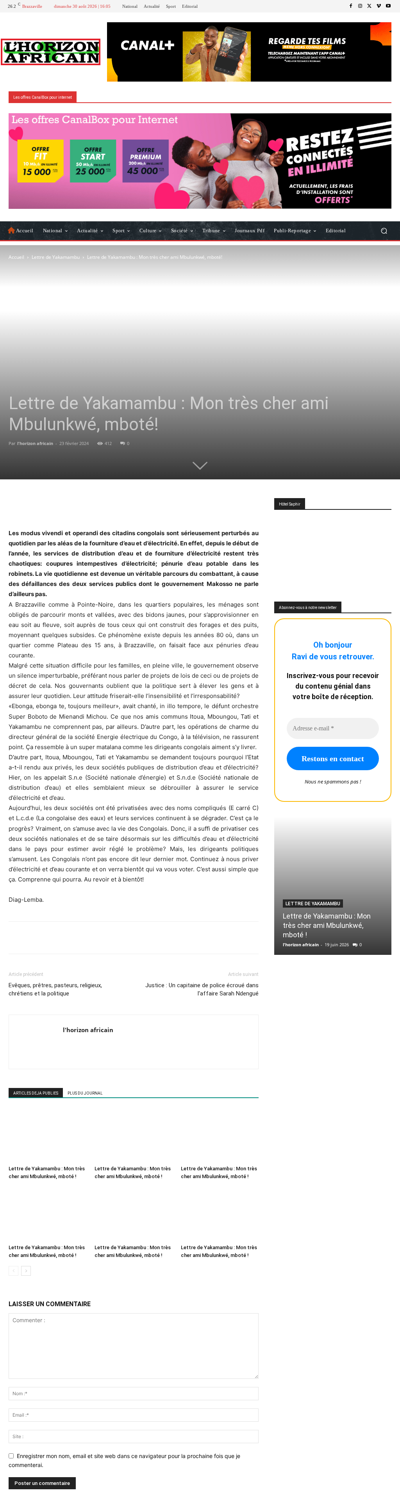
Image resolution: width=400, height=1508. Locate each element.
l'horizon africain (35, 443)
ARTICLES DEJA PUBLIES (35, 1093)
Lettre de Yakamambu (56, 257)
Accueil (16, 257)
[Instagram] (360, 6)
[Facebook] (350, 6)
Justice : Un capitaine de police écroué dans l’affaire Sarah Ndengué (202, 989)
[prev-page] (13, 1271)
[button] (384, 230)
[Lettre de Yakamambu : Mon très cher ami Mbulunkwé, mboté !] (47, 1135)
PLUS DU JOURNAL (85, 1093)
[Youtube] (388, 6)
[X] (369, 6)
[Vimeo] (379, 6)
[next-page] (26, 1271)
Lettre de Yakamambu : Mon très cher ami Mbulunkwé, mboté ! (327, 925)
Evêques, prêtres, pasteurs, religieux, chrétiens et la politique (55, 989)
